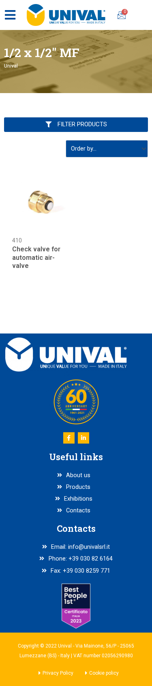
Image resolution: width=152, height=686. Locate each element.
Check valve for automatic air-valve (36, 257)
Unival (11, 66)
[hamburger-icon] (10, 15)
